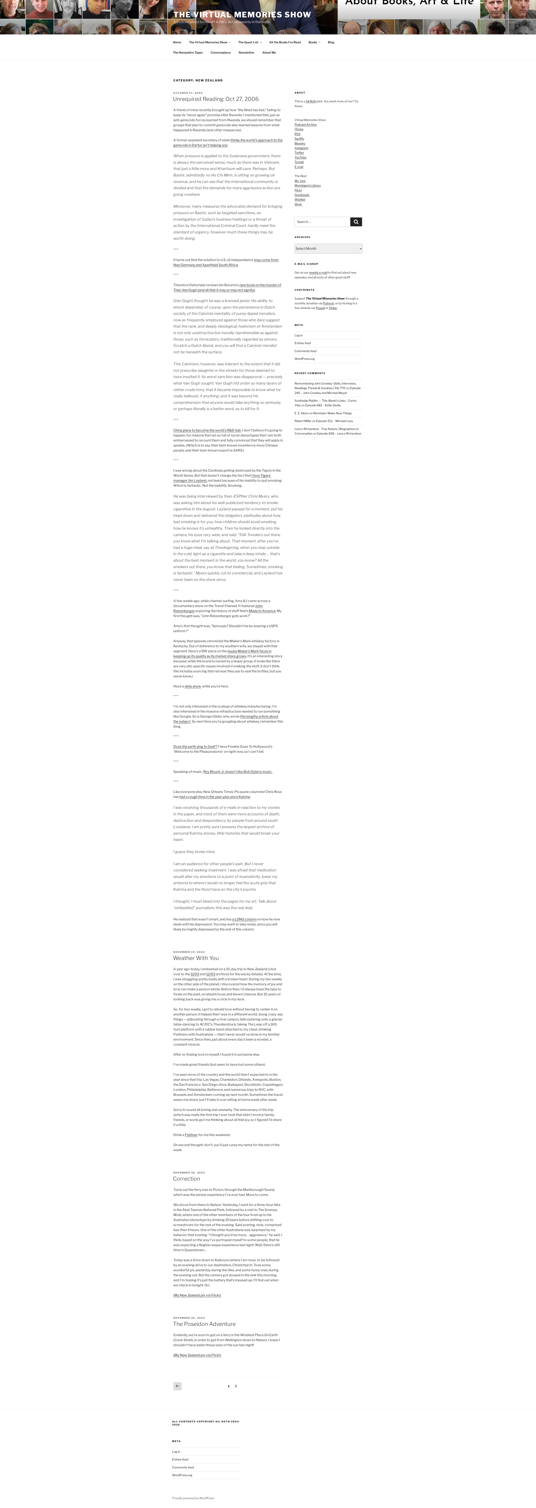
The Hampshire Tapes (188, 52)
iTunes (299, 129)
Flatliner (191, 1135)
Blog (331, 42)
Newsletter (246, 52)
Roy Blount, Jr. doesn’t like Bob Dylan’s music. (237, 772)
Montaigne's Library (308, 185)
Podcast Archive (306, 124)
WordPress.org (305, 358)
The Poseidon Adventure (204, 1324)
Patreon (328, 303)
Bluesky (300, 143)
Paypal (320, 308)
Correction (186, 1178)
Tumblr (299, 162)
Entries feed (303, 343)
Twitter (299, 152)
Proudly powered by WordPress (193, 1498)
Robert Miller (303, 421)
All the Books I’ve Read (285, 42)
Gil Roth (311, 101)
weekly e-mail (318, 272)
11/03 (195, 974)
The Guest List (248, 42)
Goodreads (302, 195)
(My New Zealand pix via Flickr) (197, 1295)
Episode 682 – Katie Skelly (323, 405)
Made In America (262, 611)
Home (177, 42)
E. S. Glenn (302, 413)
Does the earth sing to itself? (195, 747)
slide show (193, 686)
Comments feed (305, 351)
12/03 (210, 974)
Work (298, 204)
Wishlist (300, 199)
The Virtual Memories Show (242, 14)
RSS (297, 134)
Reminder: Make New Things (332, 413)
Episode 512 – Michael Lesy (334, 421)
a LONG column (244, 919)
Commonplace (221, 52)
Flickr (298, 190)
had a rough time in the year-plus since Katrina (214, 797)
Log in (299, 335)
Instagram (301, 148)
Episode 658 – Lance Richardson (339, 433)
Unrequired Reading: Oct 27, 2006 (216, 99)
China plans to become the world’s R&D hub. (207, 430)
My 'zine (300, 181)
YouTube (300, 157)
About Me (269, 52)
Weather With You (196, 958)
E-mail (299, 167)
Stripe (333, 308)
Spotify (299, 138)
